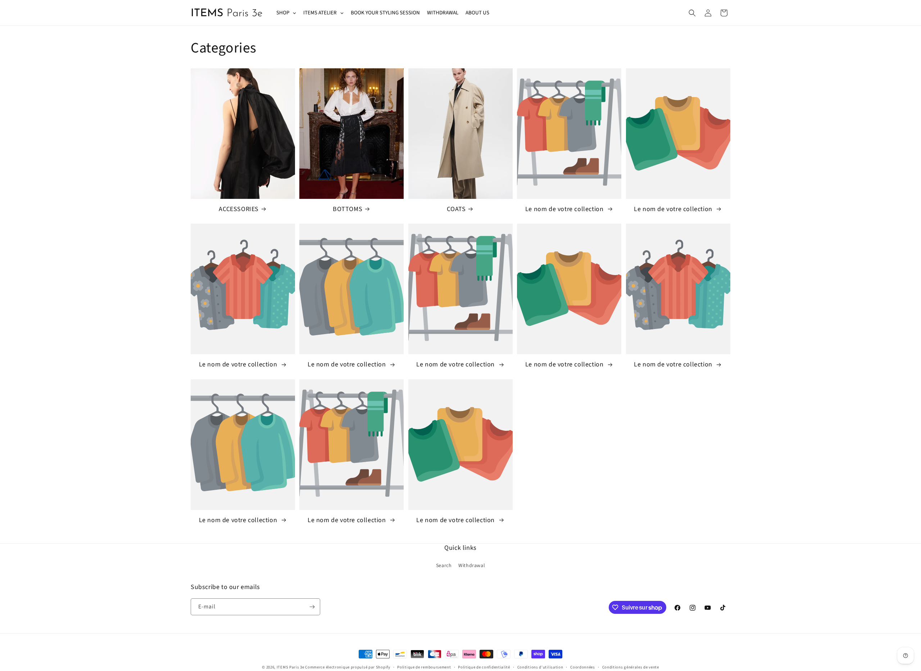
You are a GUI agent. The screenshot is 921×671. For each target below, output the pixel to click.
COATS (456, 209)
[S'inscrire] (312, 606)
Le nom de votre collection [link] (565, 209)
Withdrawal (471, 565)
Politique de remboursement (424, 667)
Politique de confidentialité (484, 667)
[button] (692, 13)
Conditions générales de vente (630, 667)
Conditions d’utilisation (540, 667)
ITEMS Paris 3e (290, 667)
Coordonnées (582, 667)
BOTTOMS (347, 209)
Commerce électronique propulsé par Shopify (347, 667)
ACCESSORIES (239, 209)
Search (444, 565)
